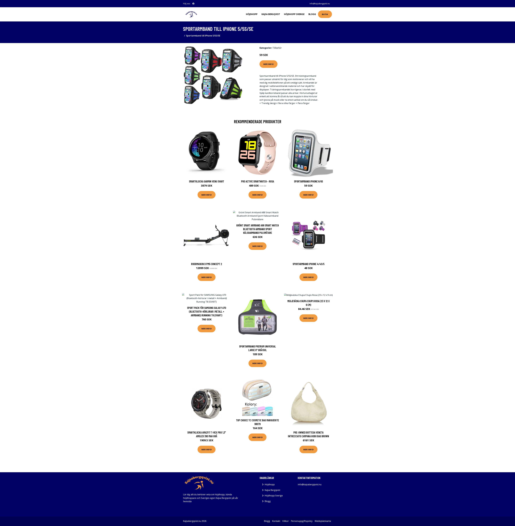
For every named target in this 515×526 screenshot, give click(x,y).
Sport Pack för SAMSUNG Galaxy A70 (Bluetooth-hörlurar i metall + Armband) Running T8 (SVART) (206, 311)
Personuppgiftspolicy (301, 521)
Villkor (285, 521)
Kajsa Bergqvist (271, 14)
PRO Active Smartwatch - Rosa (257, 181)
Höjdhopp (252, 14)
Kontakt (276, 521)
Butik (325, 14)
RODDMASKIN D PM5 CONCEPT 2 (206, 264)
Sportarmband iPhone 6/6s (308, 181)
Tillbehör (277, 47)
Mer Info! (268, 64)
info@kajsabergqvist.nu (320, 3)
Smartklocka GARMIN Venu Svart (206, 181)
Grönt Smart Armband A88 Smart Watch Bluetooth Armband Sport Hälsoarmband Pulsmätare (257, 229)
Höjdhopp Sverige (294, 14)
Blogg (312, 14)
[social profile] (193, 3)
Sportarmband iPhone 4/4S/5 (308, 264)
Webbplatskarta (323, 521)
